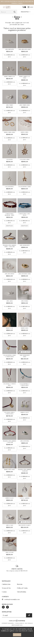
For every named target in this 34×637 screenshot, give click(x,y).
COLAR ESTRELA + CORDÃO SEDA (25, 384)
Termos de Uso (6, 588)
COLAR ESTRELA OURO (24, 186)
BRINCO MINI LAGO (9, 76)
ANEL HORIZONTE (25, 245)
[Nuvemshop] (17, 621)
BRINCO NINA (24, 132)
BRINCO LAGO (9, 498)
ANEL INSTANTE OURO (24, 49)
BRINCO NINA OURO (9, 132)
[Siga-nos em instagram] (3, 607)
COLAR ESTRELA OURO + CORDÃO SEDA (9, 356)
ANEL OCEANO (9, 552)
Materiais (19, 584)
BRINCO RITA (24, 328)
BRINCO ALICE (25, 412)
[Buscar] (14, 12)
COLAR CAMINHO (24, 498)
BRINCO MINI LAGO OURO (24, 77)
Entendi (17, 634)
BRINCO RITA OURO (9, 469)
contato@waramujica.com (12, 599)
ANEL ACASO (9, 525)
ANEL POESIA (24, 301)
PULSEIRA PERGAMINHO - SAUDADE (24, 470)
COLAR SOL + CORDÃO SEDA (9, 384)
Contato (4, 592)
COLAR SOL (9, 159)
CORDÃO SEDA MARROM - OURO (9, 214)
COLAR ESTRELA (9, 186)
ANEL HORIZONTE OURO (25, 356)
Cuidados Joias (6, 584)
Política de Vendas (22, 588)
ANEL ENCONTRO (9, 274)
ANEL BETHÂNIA (24, 441)
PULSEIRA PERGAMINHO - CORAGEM (9, 441)
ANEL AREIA (9, 301)
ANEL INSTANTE (9, 49)
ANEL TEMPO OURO (24, 105)
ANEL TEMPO (9, 105)
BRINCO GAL (9, 328)
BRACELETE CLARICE (24, 525)
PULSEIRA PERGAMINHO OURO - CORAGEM (9, 246)
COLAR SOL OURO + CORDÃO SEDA (9, 413)
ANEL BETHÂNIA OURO (24, 274)
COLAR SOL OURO (24, 159)
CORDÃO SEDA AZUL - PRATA (25, 214)
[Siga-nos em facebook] (7, 607)
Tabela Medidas (21, 592)
